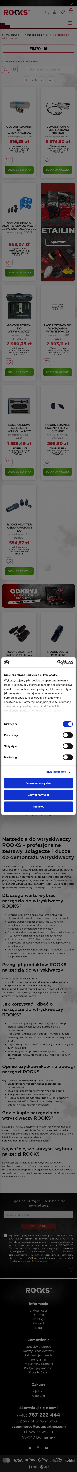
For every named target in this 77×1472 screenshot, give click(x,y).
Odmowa (38, 806)
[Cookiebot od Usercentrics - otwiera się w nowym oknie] (57, 662)
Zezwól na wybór (38, 794)
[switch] (68, 735)
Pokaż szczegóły (55, 771)
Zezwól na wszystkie (38, 783)
